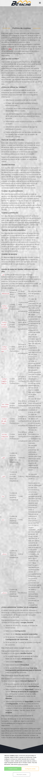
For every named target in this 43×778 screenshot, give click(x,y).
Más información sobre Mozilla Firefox (15, 676)
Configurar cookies (30, 768)
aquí (10, 49)
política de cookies (23, 764)
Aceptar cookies (12, 768)
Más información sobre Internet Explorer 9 (17, 716)
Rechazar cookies (21, 774)
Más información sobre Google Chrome (16, 648)
